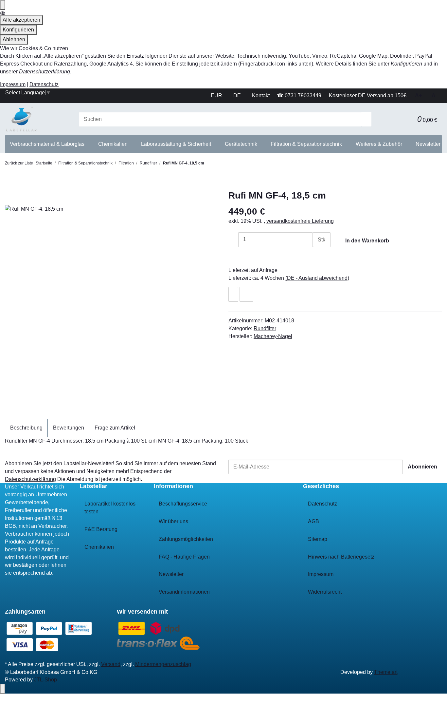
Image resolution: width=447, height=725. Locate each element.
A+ (418, 95)
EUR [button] (217, 95)
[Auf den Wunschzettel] (233, 294)
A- (434, 95)
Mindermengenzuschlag (163, 664)
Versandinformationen (184, 592)
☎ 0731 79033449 (299, 95)
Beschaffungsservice (183, 503)
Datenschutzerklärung (30, 479)
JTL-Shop (45, 679)
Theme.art (386, 672)
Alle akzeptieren (21, 20)
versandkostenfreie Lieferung (300, 221)
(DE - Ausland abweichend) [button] (317, 278)
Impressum (13, 84)
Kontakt (261, 95)
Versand (110, 664)
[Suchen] (366, 119)
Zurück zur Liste (19, 163)
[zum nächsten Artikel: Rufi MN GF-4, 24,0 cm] (220, 165)
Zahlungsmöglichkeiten (186, 539)
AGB (313, 521)
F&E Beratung (100, 529)
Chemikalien (99, 547)
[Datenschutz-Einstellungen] (2, 5)
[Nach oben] (2, 689)
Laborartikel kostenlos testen (109, 507)
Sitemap (317, 539)
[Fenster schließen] (10, 197)
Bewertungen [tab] (68, 427)
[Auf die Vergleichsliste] (246, 294)
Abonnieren (422, 466)
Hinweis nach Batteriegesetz (341, 557)
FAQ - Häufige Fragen (184, 557)
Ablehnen (14, 39)
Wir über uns (173, 521)
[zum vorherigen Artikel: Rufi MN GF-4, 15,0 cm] (209, 165)
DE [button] (237, 95)
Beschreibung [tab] (26, 427)
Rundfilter (265, 328)
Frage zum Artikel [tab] (115, 427)
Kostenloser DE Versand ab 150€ (367, 95)
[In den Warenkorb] (10, 186)
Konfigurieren (18, 29)
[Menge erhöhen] (318, 254)
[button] (407, 119)
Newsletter (428, 144)
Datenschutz (44, 84)
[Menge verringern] (233, 239)
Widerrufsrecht (325, 592)
